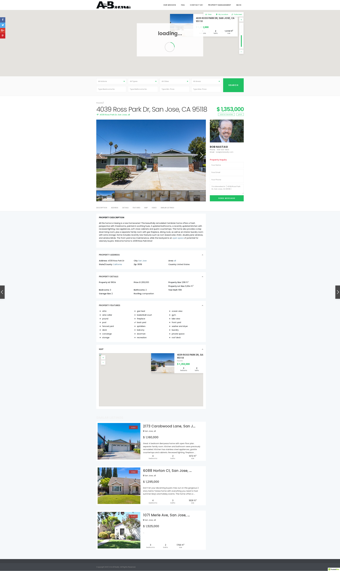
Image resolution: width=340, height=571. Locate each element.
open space (178, 238)
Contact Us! (196, 5)
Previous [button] (100, 155)
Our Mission (169, 5)
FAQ (183, 5)
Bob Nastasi (219, 147)
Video (154, 208)
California (117, 264)
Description (101, 208)
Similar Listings (167, 208)
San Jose (122, 114)
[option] (151, 155)
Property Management (219, 5)
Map (146, 208)
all (129, 114)
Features (136, 208)
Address (114, 208)
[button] (153, 377)
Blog (238, 5)
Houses (99, 103)
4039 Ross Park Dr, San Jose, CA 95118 (215, 20)
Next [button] (201, 155)
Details (125, 208)
